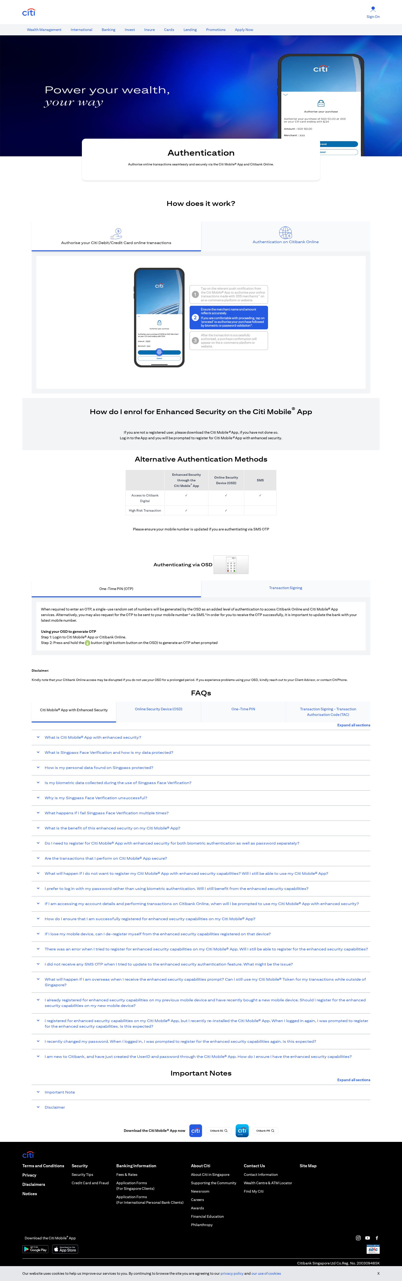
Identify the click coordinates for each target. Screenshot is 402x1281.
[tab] (44, 29)
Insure (149, 29)
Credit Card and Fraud (90, 1183)
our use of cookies (266, 1273)
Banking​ (108, 29)
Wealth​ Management (44, 29)
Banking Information (136, 1165)
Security (80, 1165)
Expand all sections (353, 725)
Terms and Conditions (43, 1165)
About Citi (200, 1165)
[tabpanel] (201, 322)
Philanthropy (202, 1225)
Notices (29, 1193)
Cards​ (169, 29)
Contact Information (261, 1174)
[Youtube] (367, 1238)
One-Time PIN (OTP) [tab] (116, 589)
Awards (197, 1208)
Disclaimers (33, 1184)
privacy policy (232, 1273)
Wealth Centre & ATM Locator (268, 1183)
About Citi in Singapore (210, 1174)
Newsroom (200, 1191)
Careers (197, 1199)
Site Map (308, 1165)
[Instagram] (358, 1238)
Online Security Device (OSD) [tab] (158, 709)
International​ (81, 29)
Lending (190, 29)
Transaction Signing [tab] (285, 588)
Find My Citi (254, 1191)
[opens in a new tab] (28, 12)
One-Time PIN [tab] (243, 709)
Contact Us (254, 1165)
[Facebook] (377, 1238)
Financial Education (207, 1216)
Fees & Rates (126, 1174)
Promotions (216, 29)
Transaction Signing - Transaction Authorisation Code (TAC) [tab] (328, 712)
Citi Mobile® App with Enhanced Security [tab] (74, 710)
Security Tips (82, 1174)
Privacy (29, 1175)
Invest (130, 29)
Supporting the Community (213, 1183)
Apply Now (244, 29)
